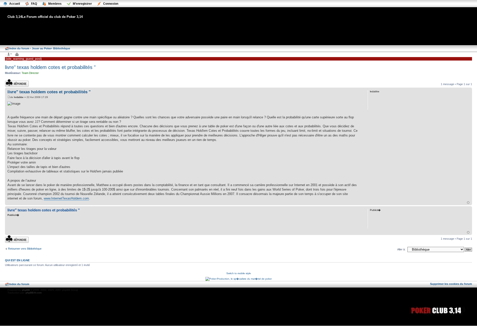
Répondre (11, 80)
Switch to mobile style (238, 273)
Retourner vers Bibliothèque (24, 248)
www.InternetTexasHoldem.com (66, 198)
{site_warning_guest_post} (23, 59)
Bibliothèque (61, 48)
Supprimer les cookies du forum (451, 283)
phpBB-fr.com (34, 292)
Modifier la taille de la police (8, 54)
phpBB (26, 290)
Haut (468, 202)
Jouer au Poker (41, 48)
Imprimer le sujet (17, 54)
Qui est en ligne (17, 260)
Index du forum (19, 48)
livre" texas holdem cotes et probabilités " (50, 67)
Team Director (30, 72)
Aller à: (401, 249)
